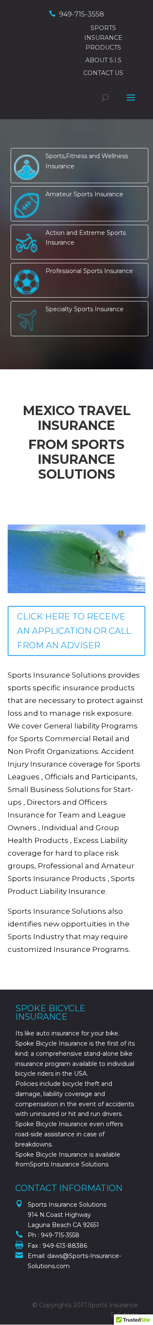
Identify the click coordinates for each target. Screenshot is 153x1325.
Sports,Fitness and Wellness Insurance (86, 161)
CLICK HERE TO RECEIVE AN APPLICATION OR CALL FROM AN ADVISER (74, 630)
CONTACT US (103, 73)
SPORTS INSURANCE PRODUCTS (103, 37)
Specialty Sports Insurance (84, 309)
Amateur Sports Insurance (84, 194)
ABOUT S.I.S (103, 60)
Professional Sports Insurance (89, 271)
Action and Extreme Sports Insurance (85, 238)
